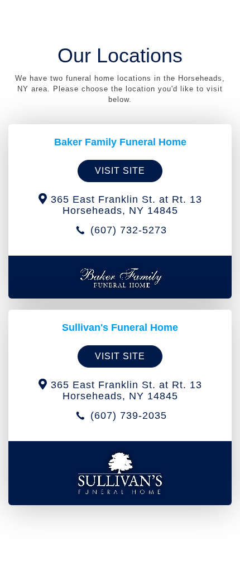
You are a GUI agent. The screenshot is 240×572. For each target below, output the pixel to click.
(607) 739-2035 (127, 415)
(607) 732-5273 (127, 230)
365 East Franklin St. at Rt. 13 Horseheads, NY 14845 (124, 205)
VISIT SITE (120, 170)
